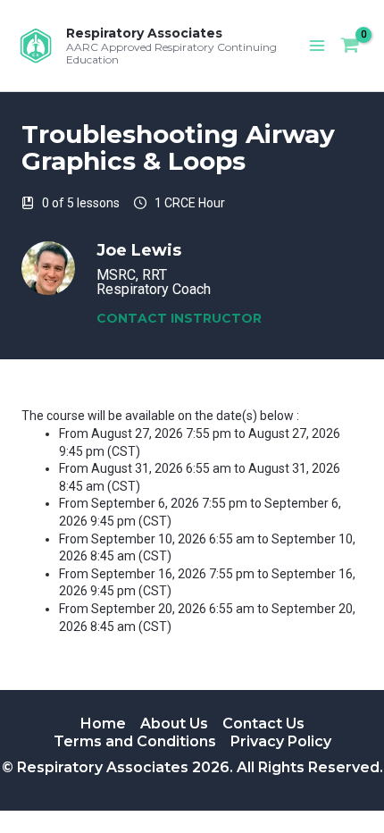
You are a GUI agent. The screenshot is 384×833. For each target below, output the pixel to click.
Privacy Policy (280, 741)
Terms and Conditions (135, 741)
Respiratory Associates (144, 33)
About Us (174, 723)
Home (103, 723)
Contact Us (263, 723)
